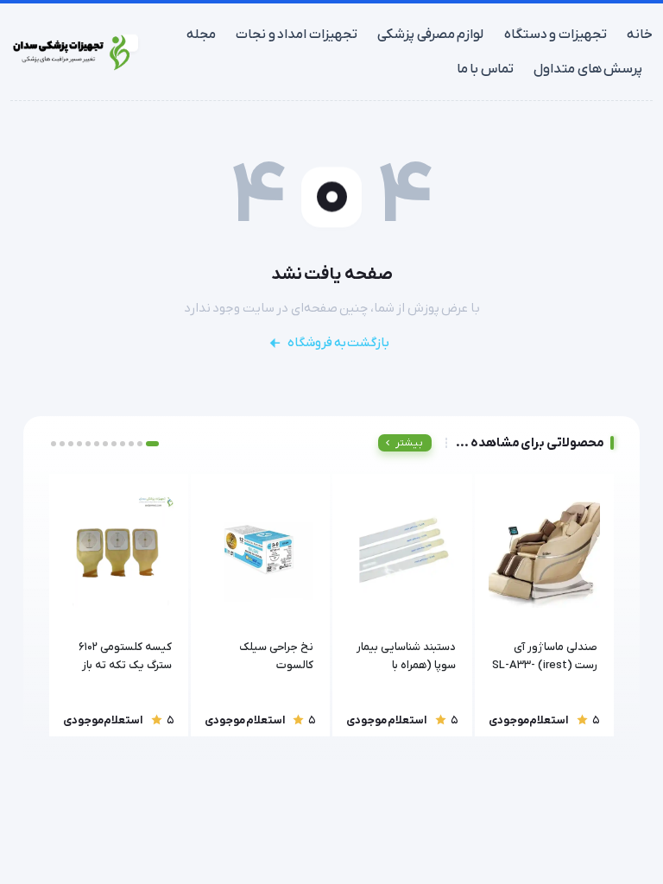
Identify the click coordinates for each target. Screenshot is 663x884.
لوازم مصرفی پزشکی (430, 34)
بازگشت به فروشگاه (338, 342)
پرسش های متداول (588, 69)
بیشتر (409, 443)
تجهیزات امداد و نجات (296, 34)
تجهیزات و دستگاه (555, 34)
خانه (640, 34)
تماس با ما (485, 69)
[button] (152, 443)
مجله (201, 34)
